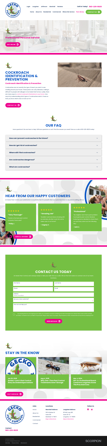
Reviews (60, 6)
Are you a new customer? (21, 299)
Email (56, 288)
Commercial (36, 420)
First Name (17, 283)
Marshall (52, 6)
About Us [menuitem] (39, 12)
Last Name (58, 283)
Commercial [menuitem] (57, 12)
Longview (35, 6)
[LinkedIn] (95, 409)
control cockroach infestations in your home (30, 94)
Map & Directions (51, 419)
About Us (35, 413)
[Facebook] (88, 409)
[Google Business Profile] (92, 409)
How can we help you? (20, 304)
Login (28, 6)
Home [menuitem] (32, 12)
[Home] (13, 10)
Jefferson (44, 6)
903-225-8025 (95, 6)
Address (16, 293)
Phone (15, 288)
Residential (36, 416)
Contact (35, 423)
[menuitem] (7, 443)
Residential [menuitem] (47, 12)
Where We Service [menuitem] (68, 12)
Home (34, 409)
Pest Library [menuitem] (80, 12)
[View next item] (10, 236)
